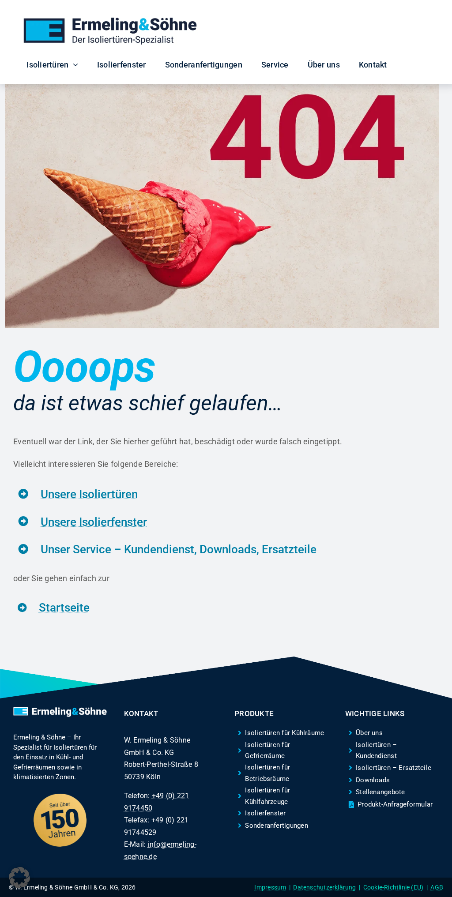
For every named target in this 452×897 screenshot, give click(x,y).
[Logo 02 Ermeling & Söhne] (110, 19)
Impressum (270, 887)
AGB (436, 887)
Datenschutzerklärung (324, 887)
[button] (19, 877)
